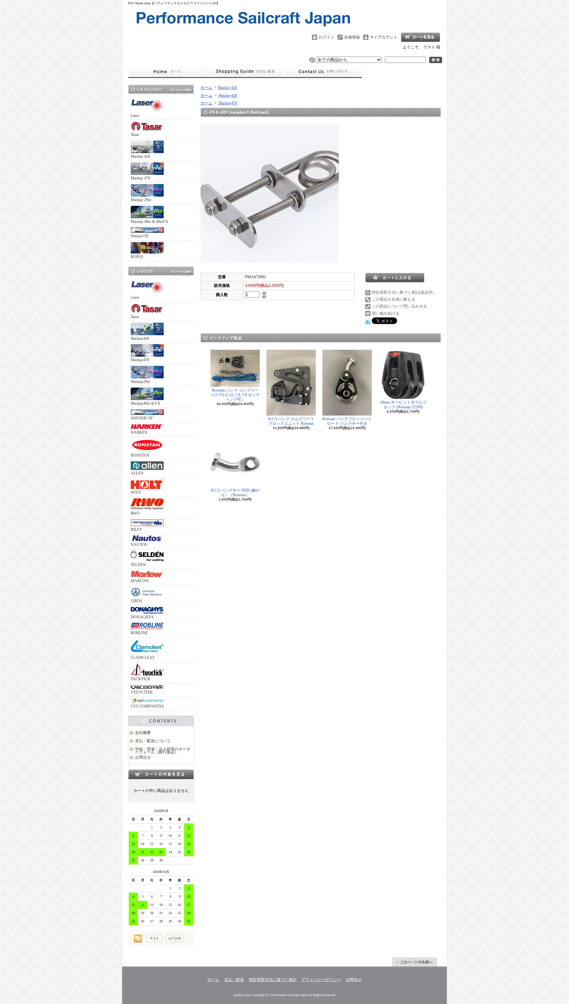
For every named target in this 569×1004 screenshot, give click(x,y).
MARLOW (140, 581)
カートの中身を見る (161, 774)
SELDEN (138, 564)
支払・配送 (234, 979)
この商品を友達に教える (393, 299)
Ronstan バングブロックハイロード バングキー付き (347, 421)
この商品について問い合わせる (399, 306)
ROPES (137, 257)
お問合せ (323, 72)
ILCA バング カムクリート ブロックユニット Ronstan (291, 421)
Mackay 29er (141, 200)
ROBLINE (139, 633)
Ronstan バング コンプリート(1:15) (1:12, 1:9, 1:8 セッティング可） (235, 395)
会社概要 (143, 732)
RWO (135, 513)
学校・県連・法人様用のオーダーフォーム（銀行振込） (162, 750)
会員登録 (352, 37)
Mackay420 (140, 338)
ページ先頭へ (414, 961)
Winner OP (140, 236)
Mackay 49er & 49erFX (149, 221)
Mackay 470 (140, 178)
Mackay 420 (140, 156)
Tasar (135, 134)
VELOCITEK (142, 692)
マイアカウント (383, 37)
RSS (154, 938)
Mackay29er (140, 381)
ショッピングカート (420, 37)
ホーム (167, 72)
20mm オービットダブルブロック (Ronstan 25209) (403, 404)
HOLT (136, 492)
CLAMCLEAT (142, 657)
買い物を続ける (385, 313)
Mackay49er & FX (145, 403)
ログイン (326, 37)
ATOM (174, 938)
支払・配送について (245, 72)
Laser (135, 115)
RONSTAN (140, 455)
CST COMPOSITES (147, 706)
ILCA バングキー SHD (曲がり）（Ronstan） (235, 492)
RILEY (136, 529)
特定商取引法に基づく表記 (272, 979)
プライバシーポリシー (321, 979)
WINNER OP (142, 418)
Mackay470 (140, 360)
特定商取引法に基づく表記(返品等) (403, 292)
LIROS (136, 601)
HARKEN (139, 432)
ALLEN (137, 473)
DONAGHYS (142, 617)
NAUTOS (139, 544)
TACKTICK (140, 679)
